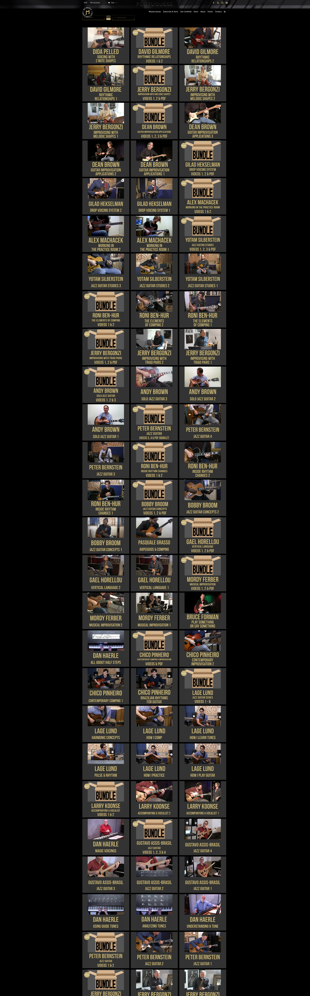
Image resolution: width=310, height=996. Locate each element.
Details (106, 46)
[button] (224, 12)
